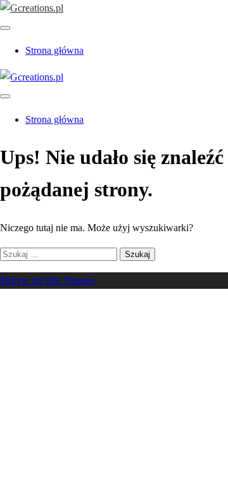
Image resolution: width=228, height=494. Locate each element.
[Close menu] (5, 28)
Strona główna (54, 50)
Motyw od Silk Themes (47, 280)
